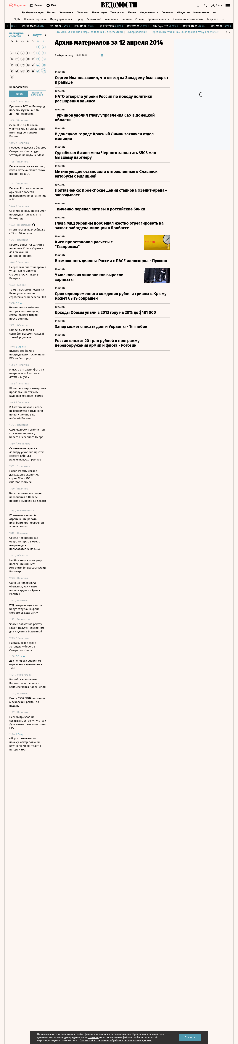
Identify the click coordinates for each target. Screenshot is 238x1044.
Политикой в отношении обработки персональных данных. (116, 1040)
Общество (183, 12)
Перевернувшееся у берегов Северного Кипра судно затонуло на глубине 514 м (27, 151)
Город (79, 19)
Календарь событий (16, 35)
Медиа (132, 12)
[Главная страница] (119, 5)
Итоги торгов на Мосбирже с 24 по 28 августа (27, 231)
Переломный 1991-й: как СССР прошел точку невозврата (185, 32)
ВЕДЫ (17, 19)
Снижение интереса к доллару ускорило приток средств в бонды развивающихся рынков (26, 454)
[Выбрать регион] (198, 5)
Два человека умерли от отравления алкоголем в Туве (25, 664)
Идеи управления (61, 19)
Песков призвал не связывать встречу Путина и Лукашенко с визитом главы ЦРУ (27, 722)
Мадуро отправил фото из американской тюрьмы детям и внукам (26, 373)
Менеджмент (201, 12)
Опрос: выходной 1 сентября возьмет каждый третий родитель (26, 333)
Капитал (127, 19)
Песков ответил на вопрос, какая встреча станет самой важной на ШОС (27, 170)
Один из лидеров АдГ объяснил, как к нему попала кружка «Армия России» (24, 588)
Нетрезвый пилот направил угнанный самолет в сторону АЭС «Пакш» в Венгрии (27, 272)
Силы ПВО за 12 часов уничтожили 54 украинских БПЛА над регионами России (27, 130)
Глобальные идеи (33, 12)
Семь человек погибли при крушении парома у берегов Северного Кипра (27, 433)
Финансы (82, 12)
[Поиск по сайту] (205, 5)
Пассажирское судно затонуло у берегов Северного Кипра (22, 646)
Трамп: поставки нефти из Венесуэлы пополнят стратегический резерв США (27, 293)
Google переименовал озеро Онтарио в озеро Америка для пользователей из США (24, 543)
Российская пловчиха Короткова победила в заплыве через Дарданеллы (27, 683)
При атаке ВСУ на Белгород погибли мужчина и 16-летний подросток (27, 110)
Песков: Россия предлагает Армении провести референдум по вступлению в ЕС (27, 194)
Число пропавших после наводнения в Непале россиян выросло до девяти (27, 497)
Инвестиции (99, 12)
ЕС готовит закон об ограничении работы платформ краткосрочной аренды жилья (26, 521)
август (37, 35)
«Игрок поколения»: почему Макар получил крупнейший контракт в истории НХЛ (25, 744)
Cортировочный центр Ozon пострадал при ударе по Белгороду (27, 214)
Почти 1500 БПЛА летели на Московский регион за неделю (27, 702)
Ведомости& (94, 19)
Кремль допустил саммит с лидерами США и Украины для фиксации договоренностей (26, 250)
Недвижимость (149, 12)
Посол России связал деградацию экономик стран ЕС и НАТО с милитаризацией (24, 476)
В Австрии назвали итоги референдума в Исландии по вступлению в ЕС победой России (26, 412)
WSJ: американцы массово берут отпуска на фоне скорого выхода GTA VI (26, 609)
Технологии (117, 12)
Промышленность (158, 19)
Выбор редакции (137, 32)
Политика (167, 12)
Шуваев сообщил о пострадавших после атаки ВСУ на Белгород (27, 354)
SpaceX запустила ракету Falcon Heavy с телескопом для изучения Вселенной (26, 627)
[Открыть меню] (228, 5)
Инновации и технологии (188, 19)
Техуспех (212, 19)
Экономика (66, 12)
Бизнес (51, 12)
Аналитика (111, 19)
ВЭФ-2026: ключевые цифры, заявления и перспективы (89, 32)
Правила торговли (35, 19)
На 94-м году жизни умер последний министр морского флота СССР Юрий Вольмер (27, 566)
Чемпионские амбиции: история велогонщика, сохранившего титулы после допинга (24, 313)
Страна (139, 19)
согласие (93, 1037)
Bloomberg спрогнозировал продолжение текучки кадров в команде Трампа (27, 392)
